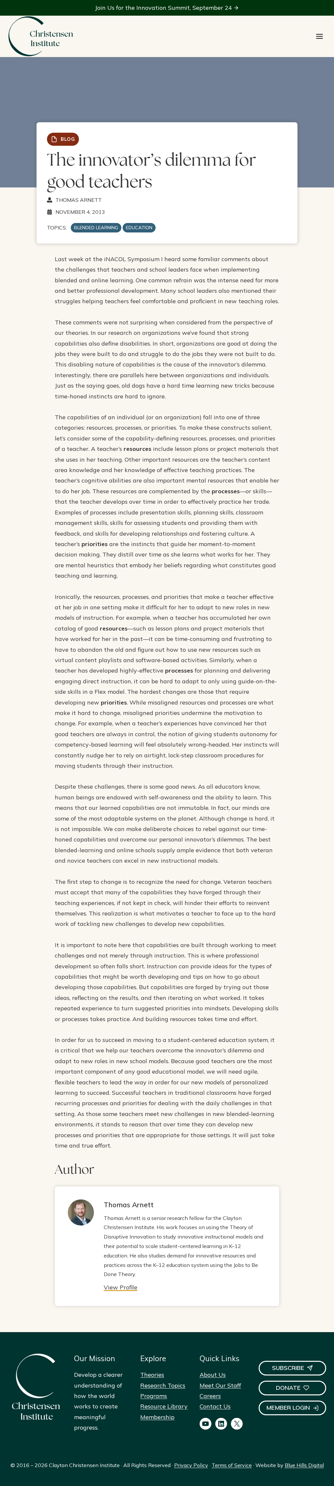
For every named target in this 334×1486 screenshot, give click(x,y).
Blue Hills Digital (304, 1465)
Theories (152, 1374)
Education (139, 227)
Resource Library (164, 1406)
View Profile (120, 1287)
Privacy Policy (191, 1465)
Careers (210, 1396)
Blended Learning (96, 227)
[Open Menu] (319, 36)
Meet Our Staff (220, 1385)
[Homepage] (40, 36)
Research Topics (162, 1385)
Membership (157, 1417)
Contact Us (215, 1406)
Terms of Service (232, 1465)
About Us (213, 1374)
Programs (153, 1396)
